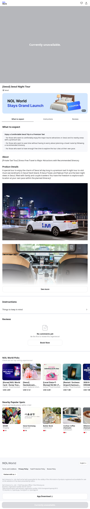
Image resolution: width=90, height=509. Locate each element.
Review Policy (51, 469)
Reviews (75, 119)
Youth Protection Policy (37, 469)
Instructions (48, 119)
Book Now (45, 342)
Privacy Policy (23, 469)
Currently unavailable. (45, 505)
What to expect (18, 119)
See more (45, 289)
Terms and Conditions (9, 469)
